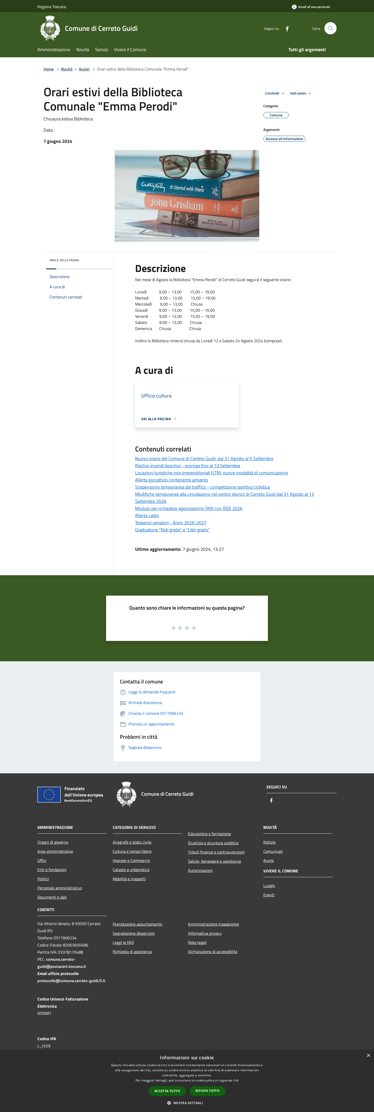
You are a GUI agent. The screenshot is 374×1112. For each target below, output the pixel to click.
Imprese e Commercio (131, 860)
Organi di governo (52, 842)
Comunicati (273, 851)
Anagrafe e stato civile (132, 842)
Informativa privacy (205, 933)
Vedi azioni (298, 93)
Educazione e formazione (209, 834)
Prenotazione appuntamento (137, 924)
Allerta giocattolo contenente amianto (171, 479)
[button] (187, 1103)
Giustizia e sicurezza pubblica (213, 843)
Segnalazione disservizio (134, 933)
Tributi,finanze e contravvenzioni (216, 852)
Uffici (41, 860)
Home (49, 69)
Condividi (272, 93)
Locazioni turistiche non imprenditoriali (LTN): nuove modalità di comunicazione (211, 472)
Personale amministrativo (59, 888)
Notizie (269, 842)
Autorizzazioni (200, 870)
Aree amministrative (55, 851)
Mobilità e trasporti (129, 879)
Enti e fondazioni (51, 870)
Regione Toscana (51, 7)
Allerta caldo (147, 515)
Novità (67, 69)
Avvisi (84, 69)
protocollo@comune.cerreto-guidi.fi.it (71, 981)
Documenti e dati (52, 897)
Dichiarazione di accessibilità (212, 952)
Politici (43, 879)
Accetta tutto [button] (167, 1091)
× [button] (368, 1056)
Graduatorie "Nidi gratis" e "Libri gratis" (172, 529)
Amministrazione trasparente (213, 924)
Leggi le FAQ (123, 942)
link (235, 1080)
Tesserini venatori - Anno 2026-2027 (171, 522)
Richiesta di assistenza (132, 952)
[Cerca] (330, 28)
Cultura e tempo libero (132, 851)
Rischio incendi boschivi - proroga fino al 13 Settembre (187, 465)
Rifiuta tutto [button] (207, 1091)
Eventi (269, 895)
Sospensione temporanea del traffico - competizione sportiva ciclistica (202, 487)
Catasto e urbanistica (131, 870)
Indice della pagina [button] (64, 260)
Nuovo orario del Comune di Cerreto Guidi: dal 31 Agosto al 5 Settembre (204, 458)
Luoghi (269, 886)
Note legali (197, 942)
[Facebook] (285, 28)
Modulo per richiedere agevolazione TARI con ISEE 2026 (188, 508)
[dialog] (187, 1081)
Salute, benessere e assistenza (214, 861)
